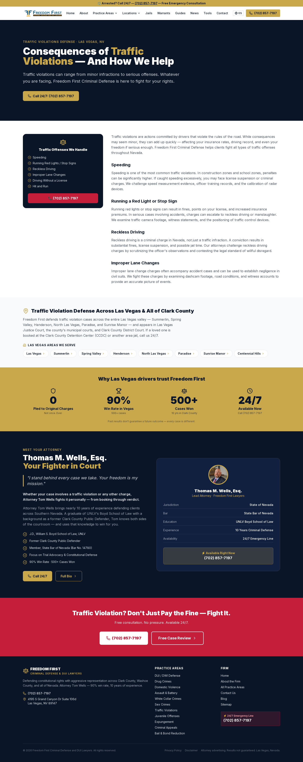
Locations (129, 13)
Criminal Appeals (166, 727)
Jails (148, 13)
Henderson (121, 353)
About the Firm (230, 681)
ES (240, 13)
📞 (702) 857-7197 (63, 198)
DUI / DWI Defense (167, 675)
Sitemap (226, 704)
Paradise (184, 353)
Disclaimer (191, 750)
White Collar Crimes (168, 698)
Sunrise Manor (214, 353)
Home (70, 13)
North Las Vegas (154, 353)
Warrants (163, 13)
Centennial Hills (249, 353)
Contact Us (228, 693)
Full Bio (66, 576)
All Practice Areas (232, 687)
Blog (224, 698)
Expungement (164, 721)
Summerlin (61, 353)
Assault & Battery (166, 693)
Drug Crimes (163, 681)
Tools (208, 13)
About (84, 13)
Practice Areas (103, 13)
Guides (180, 13)
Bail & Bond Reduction (170, 733)
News (194, 13)
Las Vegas (33, 353)
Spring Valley (91, 353)
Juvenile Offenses (167, 716)
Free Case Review (174, 638)
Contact (222, 13)
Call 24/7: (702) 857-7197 (53, 96)
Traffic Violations (166, 710)
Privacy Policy (173, 750)
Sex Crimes (162, 704)
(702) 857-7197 (146, 3)
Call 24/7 (40, 576)
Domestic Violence (167, 687)
